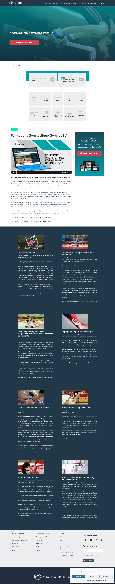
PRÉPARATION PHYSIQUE (58, 115)
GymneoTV (56, 577)
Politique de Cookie (81, 580)
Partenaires (39, 550)
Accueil (15, 66)
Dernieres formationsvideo (39, 79)
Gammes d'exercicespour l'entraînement (68, 79)
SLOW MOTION (45, 115)
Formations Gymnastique (70, 3)
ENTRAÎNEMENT (70, 116)
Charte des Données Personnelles (66, 548)
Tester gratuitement (18, 533)
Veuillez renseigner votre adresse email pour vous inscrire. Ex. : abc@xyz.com (93, 554)
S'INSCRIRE (88, 560)
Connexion (48, 3)
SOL (69, 100)
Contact (62, 533)
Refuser (92, 576)
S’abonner (15, 543)
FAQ (37, 547)
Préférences (106, 576)
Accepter (78, 576)
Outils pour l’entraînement (89, 3)
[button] (103, 3)
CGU (61, 543)
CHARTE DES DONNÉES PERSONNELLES (96, 580)
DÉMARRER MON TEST (89, 153)
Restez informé (90, 546)
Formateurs (39, 540)
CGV (61, 540)
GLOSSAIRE (81, 115)
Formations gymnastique (26, 66)
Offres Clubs (16, 547)
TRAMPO (80, 100)
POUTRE (57, 100)
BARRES (46, 100)
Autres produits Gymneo (43, 533)
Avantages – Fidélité (42, 537)
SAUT (34, 100)
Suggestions (39, 543)
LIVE (34, 115)
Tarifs (13, 550)
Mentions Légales (65, 537)
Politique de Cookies (66, 552)
